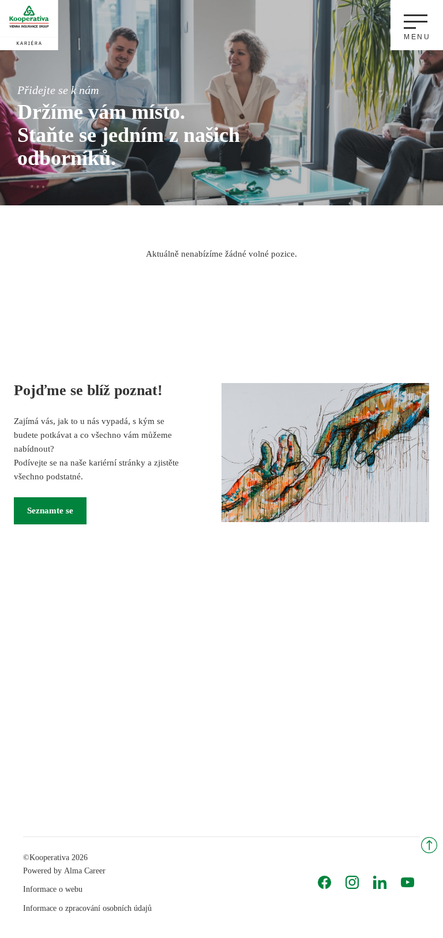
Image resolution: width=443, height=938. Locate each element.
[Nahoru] (429, 845)
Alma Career (85, 870)
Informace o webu (52, 889)
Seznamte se (50, 510)
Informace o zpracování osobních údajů (87, 908)
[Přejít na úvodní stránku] (29, 27)
